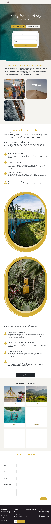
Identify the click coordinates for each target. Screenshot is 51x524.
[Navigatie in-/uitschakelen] (45, 2)
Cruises (28, 515)
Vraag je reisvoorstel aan (18, 26)
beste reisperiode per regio (25, 375)
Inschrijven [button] (21, 520)
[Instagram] (3, 517)
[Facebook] (2, 517)
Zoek (26, 45)
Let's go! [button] (43, 499)
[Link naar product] (14, 394)
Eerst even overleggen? (33, 26)
